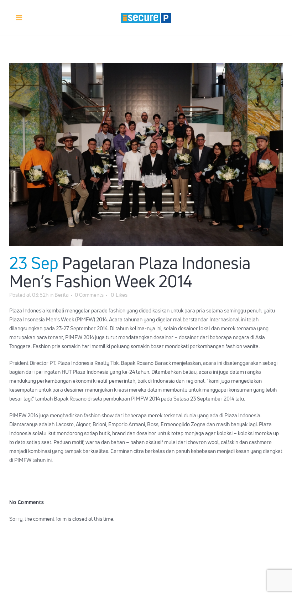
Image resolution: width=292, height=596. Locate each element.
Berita (61, 295)
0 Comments (89, 295)
